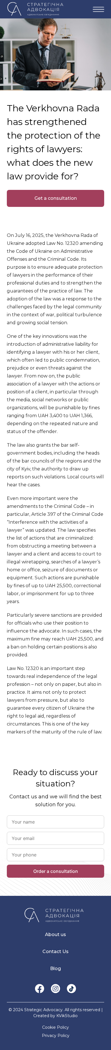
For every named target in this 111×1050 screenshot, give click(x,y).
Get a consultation (55, 198)
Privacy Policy (55, 1035)
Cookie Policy (55, 1027)
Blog (55, 968)
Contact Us (55, 951)
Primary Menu (98, 9)
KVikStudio (67, 1015)
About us (55, 934)
